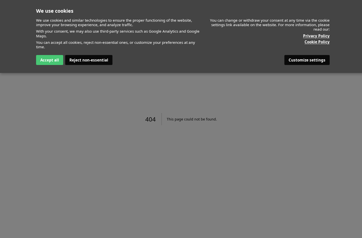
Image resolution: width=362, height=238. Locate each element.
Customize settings (307, 60)
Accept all (49, 60)
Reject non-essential (88, 60)
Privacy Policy (316, 36)
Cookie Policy (317, 42)
